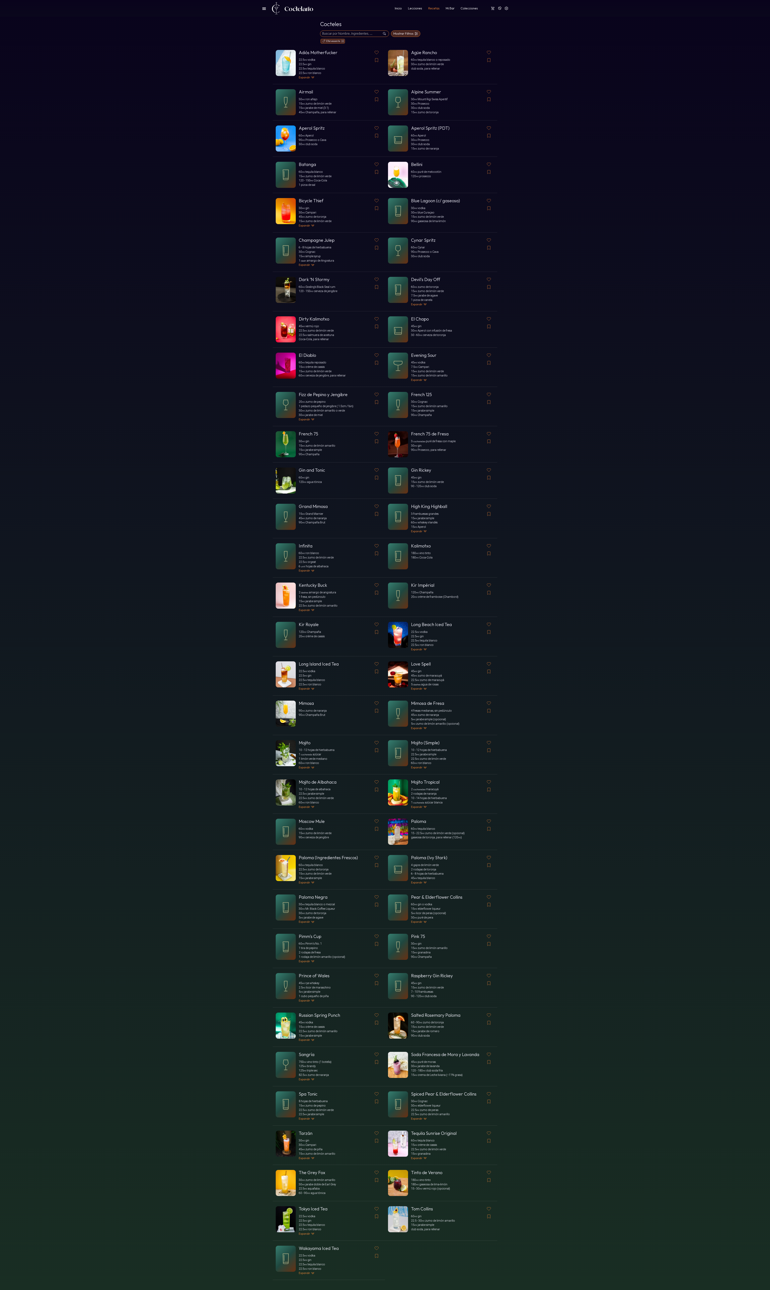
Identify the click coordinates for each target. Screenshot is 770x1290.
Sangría (306, 1054)
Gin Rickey (421, 470)
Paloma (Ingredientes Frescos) (328, 857)
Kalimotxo (421, 545)
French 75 (308, 433)
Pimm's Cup (310, 936)
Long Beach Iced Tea (431, 624)
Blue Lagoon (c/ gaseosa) (435, 200)
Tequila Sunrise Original (434, 1133)
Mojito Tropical (425, 782)
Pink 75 (418, 936)
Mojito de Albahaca (317, 782)
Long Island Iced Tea (319, 664)
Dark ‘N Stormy (314, 279)
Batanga (307, 164)
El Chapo (420, 319)
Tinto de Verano (426, 1172)
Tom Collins (422, 1208)
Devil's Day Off (425, 279)
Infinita (305, 545)
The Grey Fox (312, 1172)
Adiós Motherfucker (318, 52)
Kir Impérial (422, 585)
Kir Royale (309, 624)
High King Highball (429, 506)
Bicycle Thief (311, 200)
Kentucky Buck (313, 585)
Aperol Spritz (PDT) (430, 128)
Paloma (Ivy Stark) (429, 857)
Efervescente (333, 40)
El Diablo (307, 355)
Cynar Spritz (423, 240)
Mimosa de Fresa (427, 703)
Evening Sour (424, 355)
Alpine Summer (426, 91)
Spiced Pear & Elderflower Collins (443, 1094)
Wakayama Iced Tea (319, 1248)
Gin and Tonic (312, 470)
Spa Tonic (308, 1094)
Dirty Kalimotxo (314, 319)
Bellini (416, 164)
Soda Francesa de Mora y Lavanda (445, 1054)
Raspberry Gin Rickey (432, 975)
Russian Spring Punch (319, 1015)
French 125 (421, 394)
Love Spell (421, 664)
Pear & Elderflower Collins (436, 897)
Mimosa (306, 703)
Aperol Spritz (312, 128)
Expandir (304, 77)
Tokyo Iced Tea (313, 1208)
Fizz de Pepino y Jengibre (323, 394)
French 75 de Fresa (430, 433)
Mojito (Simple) (425, 742)
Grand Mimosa (313, 506)
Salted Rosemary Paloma (435, 1015)
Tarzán (305, 1133)
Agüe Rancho (424, 52)
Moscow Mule (312, 821)
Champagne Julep (316, 240)
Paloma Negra (313, 897)
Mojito (304, 742)
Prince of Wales (314, 975)
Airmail (306, 91)
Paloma (418, 821)
